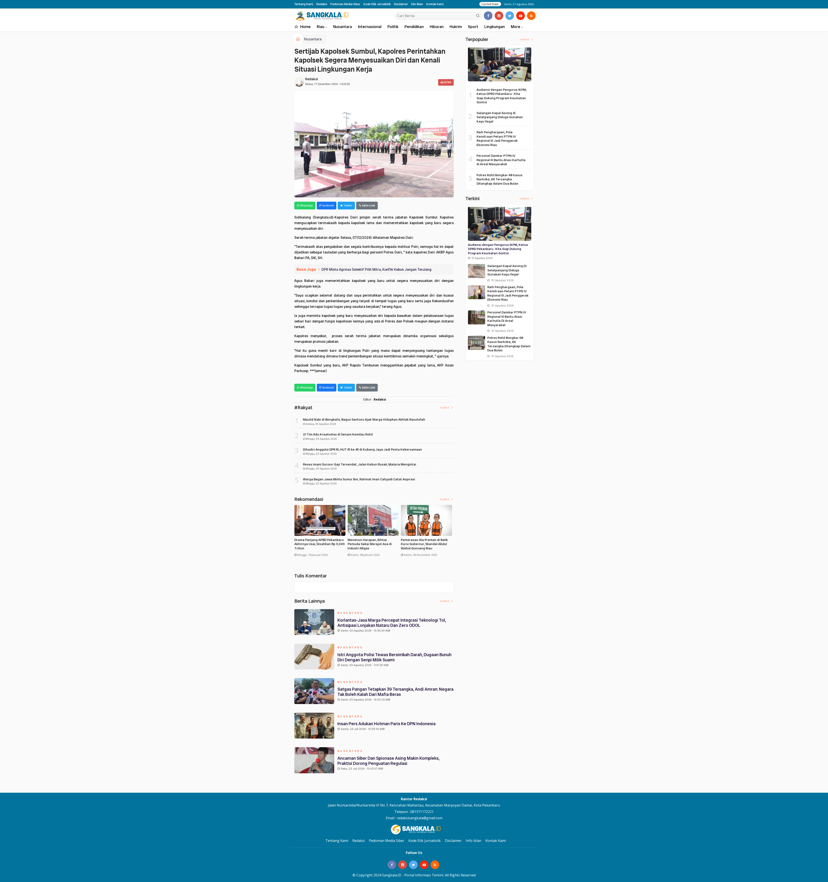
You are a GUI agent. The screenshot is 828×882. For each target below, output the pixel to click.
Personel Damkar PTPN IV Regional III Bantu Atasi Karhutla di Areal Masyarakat (501, 160)
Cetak (447, 82)
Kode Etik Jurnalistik (377, 4)
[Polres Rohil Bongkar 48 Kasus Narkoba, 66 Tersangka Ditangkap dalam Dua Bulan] (476, 343)
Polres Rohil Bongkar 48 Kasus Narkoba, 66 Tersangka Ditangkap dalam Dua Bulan (499, 179)
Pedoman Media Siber (345, 4)
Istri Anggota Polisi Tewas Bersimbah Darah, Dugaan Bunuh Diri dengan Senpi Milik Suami (394, 657)
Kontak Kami (435, 4)
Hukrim (456, 26)
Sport (473, 26)
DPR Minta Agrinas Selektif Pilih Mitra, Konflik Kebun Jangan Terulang (376, 269)
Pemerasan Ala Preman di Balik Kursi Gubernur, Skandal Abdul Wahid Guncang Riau (424, 544)
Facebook (328, 205)
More (515, 26)
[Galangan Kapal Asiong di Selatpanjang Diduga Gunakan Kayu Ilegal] (476, 271)
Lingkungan (494, 26)
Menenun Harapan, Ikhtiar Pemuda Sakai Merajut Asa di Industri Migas (370, 544)
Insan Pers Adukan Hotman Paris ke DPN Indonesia (386, 723)
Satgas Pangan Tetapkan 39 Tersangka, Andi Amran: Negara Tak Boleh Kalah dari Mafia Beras (395, 691)
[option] (321, 532)
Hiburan (437, 26)
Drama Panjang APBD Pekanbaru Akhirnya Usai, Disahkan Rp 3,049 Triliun (319, 544)
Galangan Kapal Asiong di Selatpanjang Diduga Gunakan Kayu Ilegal (500, 117)
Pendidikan (414, 26)
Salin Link (368, 205)
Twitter (347, 205)
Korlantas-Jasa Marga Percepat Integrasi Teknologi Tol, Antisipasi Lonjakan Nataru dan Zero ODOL (391, 622)
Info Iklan (417, 4)
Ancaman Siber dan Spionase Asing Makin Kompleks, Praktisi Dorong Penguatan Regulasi (388, 760)
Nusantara (342, 26)
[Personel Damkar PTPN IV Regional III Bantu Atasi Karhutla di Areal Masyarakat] (476, 317)
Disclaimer (401, 4)
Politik (392, 26)
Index (445, 407)
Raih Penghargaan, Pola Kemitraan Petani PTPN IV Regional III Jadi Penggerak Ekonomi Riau (497, 138)
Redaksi (321, 4)
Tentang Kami (303, 4)
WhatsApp (306, 205)
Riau (320, 26)
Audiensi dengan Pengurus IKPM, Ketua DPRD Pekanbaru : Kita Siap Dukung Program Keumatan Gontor (502, 96)
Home (305, 26)
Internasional (369, 26)
